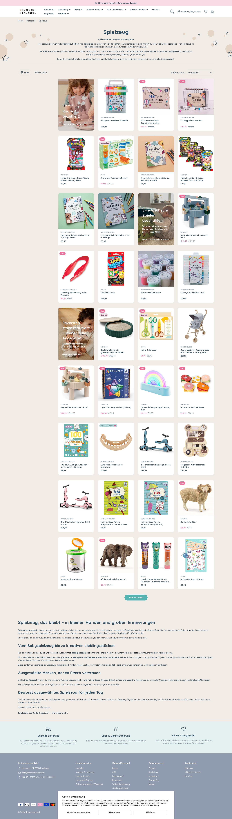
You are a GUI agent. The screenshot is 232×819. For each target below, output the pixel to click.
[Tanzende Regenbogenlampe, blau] (156, 383)
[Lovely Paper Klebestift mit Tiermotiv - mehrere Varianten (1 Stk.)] (156, 555)
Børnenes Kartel (108, 118)
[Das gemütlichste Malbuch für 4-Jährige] (116, 211)
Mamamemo (185, 404)
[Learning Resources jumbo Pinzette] (76, 269)
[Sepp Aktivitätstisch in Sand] (76, 383)
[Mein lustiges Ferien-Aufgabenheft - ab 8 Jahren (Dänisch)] (116, 498)
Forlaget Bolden (68, 462)
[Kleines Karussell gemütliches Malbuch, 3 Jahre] (156, 154)
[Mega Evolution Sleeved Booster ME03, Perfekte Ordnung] (196, 154)
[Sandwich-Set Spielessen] (196, 383)
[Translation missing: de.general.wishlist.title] (205, 11)
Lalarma (144, 404)
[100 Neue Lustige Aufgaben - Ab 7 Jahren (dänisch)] (76, 441)
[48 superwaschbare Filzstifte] (116, 97)
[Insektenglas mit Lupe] (76, 555)
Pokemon (64, 175)
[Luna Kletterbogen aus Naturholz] (116, 441)
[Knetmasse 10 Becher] (156, 269)
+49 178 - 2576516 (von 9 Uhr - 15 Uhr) (38, 777)
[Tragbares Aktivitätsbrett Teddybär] (196, 441)
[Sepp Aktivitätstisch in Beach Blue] (196, 211)
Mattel (103, 289)
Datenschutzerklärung (149, 805)
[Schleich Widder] (196, 498)
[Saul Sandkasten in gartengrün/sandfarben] (116, 326)
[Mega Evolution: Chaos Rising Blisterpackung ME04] (76, 154)
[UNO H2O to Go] (116, 269)
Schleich (184, 519)
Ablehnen (150, 812)
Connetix (104, 404)
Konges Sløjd (186, 347)
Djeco (103, 175)
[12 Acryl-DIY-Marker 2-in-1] (196, 269)
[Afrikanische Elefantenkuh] (116, 555)
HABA (63, 576)
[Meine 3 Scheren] (156, 326)
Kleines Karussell (32, 812)
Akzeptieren (114, 812)
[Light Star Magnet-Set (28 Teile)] (116, 383)
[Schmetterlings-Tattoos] (196, 555)
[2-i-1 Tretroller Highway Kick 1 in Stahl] (156, 441)
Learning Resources (69, 289)
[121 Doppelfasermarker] (196, 97)
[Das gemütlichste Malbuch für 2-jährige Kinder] (76, 211)
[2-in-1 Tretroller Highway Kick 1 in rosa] (76, 498)
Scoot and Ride (147, 462)
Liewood (184, 232)
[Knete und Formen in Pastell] (116, 154)
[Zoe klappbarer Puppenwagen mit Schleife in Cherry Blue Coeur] (196, 326)
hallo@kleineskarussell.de (33, 772)
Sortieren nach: (177, 72)
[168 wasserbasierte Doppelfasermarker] (156, 97)
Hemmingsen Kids (107, 462)
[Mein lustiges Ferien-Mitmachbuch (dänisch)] (156, 498)
